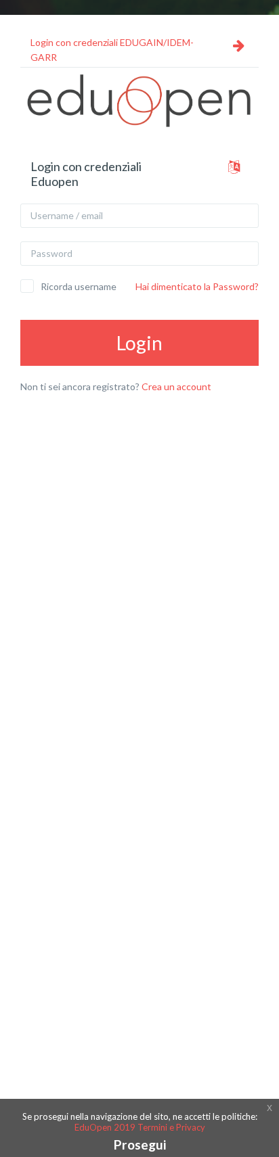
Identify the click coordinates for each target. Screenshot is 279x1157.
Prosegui (140, 1144)
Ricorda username (78, 286)
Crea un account (176, 386)
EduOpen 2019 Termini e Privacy (139, 1127)
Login (139, 342)
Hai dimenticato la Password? (197, 286)
